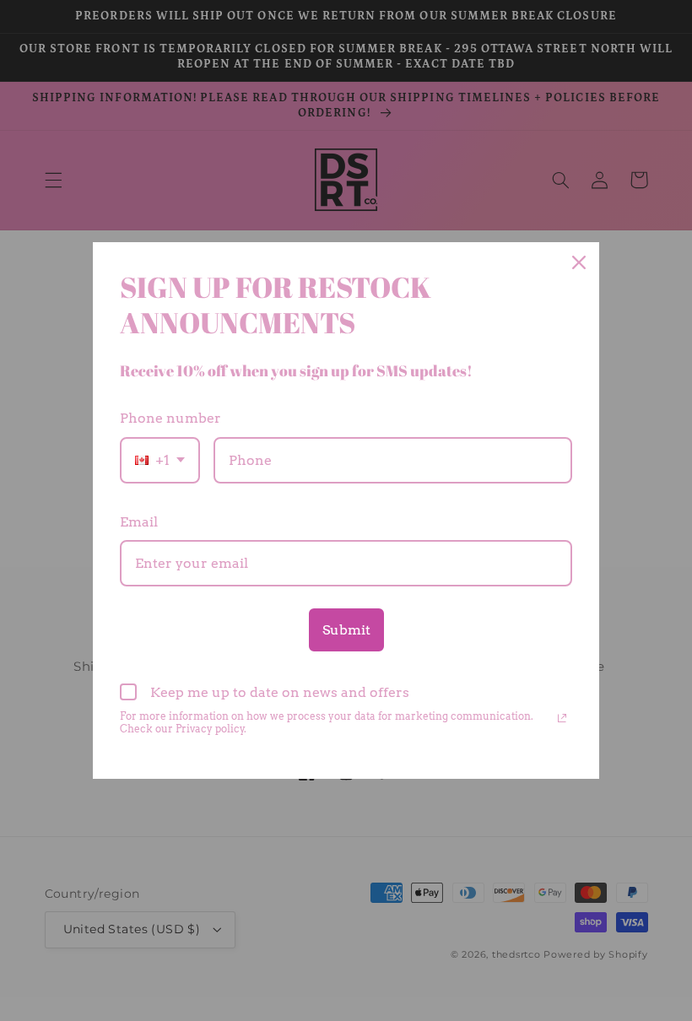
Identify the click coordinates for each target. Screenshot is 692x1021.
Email (139, 522)
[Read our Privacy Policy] (562, 718)
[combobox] (160, 460)
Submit (346, 630)
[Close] (579, 262)
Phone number (170, 418)
